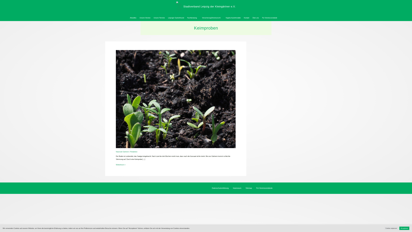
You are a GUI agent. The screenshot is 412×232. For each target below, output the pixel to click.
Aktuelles (133, 18)
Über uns (255, 18)
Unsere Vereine (145, 18)
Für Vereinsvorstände (269, 18)
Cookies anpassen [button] (391, 228)
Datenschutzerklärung (220, 188)
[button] (281, 18)
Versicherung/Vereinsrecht (211, 18)
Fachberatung (192, 18)
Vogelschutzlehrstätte (233, 18)
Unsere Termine (159, 18)
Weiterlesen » (120, 164)
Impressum (237, 188)
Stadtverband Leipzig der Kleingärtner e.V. (209, 6)
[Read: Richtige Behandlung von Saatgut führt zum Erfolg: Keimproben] (176, 99)
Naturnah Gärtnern (122, 152)
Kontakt (246, 18)
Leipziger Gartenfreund (176, 18)
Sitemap (249, 188)
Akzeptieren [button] (404, 228)
